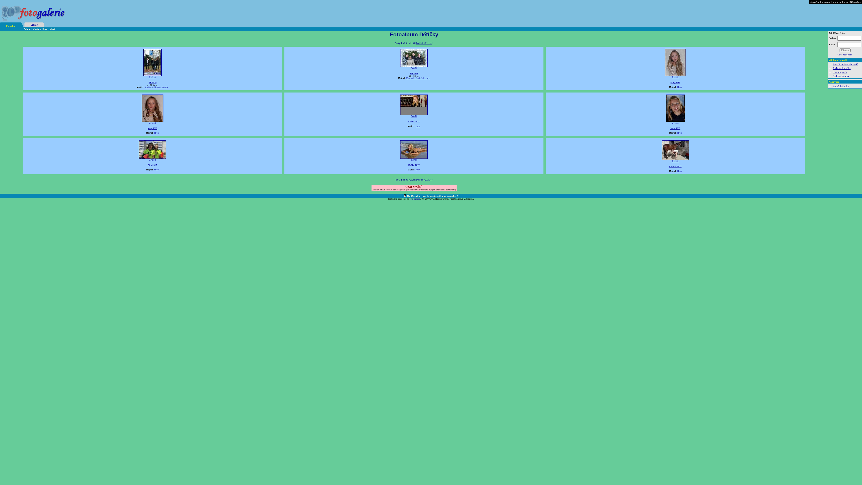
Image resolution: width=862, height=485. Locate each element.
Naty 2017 (675, 83)
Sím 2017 (152, 165)
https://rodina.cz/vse (820, 2)
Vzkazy (34, 25)
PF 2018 (414, 74)
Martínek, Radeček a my (156, 87)
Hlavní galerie (840, 72)
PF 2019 (152, 83)
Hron (679, 87)
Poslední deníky (841, 76)
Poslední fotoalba (842, 68)
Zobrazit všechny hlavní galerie (40, 29)
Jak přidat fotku (841, 86)
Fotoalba (10, 26)
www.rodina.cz (840, 2)
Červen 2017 (675, 166)
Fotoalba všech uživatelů (845, 64)
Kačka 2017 (414, 122)
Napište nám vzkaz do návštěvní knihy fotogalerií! (432, 196)
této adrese (415, 199)
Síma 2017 (675, 128)
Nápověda (855, 2)
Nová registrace (845, 55)
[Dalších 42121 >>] (424, 43)
